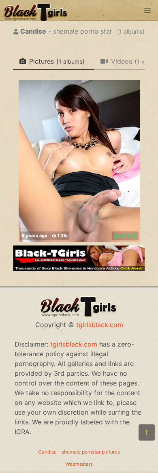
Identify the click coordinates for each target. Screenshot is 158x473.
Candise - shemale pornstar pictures (79, 452)
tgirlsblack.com (99, 325)
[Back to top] (147, 432)
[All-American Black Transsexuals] (79, 269)
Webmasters (79, 464)
